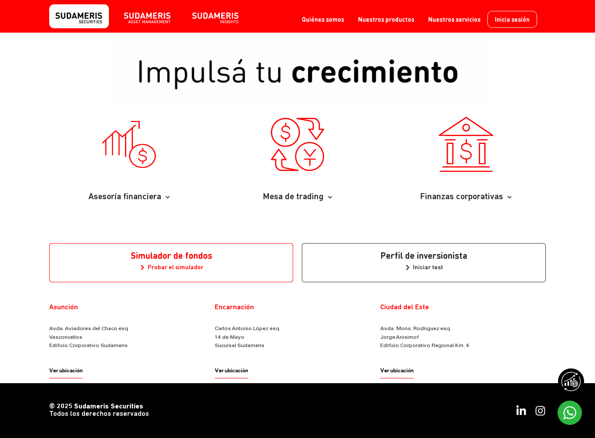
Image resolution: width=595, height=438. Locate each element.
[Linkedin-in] (521, 410)
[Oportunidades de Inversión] (571, 381)
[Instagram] (540, 410)
